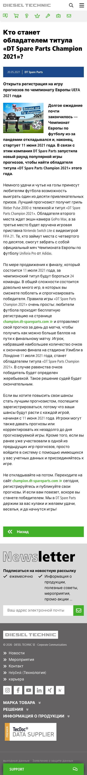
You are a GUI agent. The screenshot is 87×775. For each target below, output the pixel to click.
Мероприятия (21, 659)
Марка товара (19, 702)
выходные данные (16, 761)
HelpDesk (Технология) (27, 672)
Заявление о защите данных (52, 761)
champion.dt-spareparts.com (26, 321)
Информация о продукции (34, 716)
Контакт (15, 666)
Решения (13, 709)
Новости (16, 653)
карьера (16, 679)
